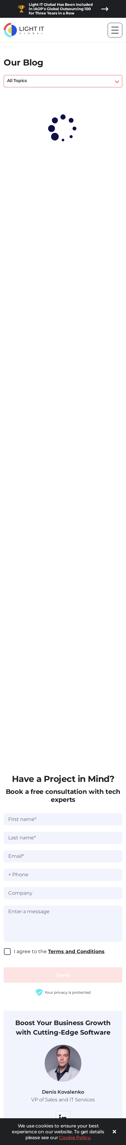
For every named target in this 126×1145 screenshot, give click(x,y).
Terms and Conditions (76, 951)
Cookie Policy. (75, 1137)
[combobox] (63, 81)
